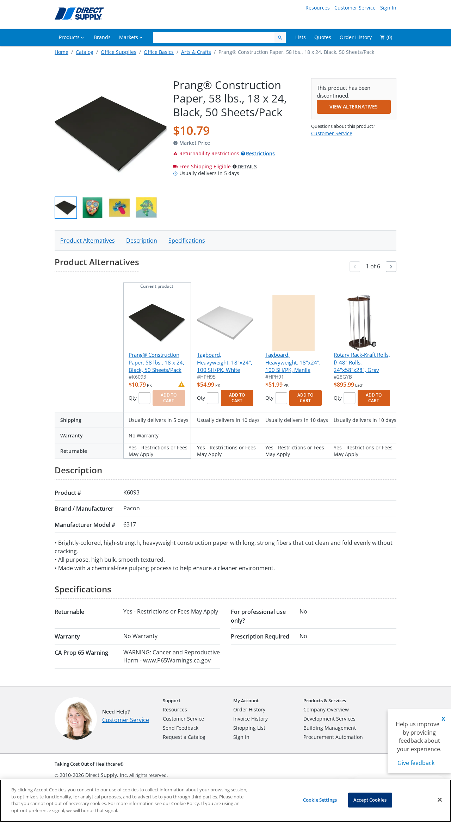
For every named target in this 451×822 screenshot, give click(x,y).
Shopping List (249, 727)
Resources (317, 7)
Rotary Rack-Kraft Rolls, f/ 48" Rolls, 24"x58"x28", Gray (362, 362)
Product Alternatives (87, 240)
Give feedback (415, 763)
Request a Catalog (184, 737)
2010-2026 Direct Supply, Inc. (94, 775)
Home (61, 52)
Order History (249, 709)
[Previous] (355, 266)
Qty (133, 397)
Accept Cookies (370, 800)
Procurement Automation (333, 737)
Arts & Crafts (196, 52)
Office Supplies (118, 52)
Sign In (388, 7)
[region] (225, 800)
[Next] (391, 266)
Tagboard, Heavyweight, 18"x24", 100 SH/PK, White (224, 362)
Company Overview (326, 709)
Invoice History (250, 718)
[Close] (439, 800)
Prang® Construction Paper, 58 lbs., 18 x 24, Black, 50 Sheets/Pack (156, 362)
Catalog (84, 52)
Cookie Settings (320, 800)
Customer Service (355, 7)
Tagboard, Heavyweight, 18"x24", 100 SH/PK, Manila (293, 362)
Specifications (186, 240)
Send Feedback (180, 727)
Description (141, 240)
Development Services (329, 718)
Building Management (329, 727)
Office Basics (159, 52)
